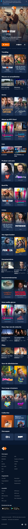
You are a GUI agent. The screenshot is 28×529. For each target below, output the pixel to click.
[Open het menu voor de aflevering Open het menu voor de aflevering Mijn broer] (12, 263)
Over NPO (4, 478)
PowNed (16, 461)
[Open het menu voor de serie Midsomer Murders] (25, 55)
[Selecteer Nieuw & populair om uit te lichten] (24, 48)
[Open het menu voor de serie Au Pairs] (25, 306)
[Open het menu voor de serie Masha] (12, 367)
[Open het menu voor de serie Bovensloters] (25, 238)
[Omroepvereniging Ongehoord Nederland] (7, 436)
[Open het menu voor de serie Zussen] (25, 98)
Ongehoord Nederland (19, 459)
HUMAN (3, 464)
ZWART (16, 469)
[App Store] (6, 508)
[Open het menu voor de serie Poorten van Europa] (12, 281)
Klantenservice (17, 483)
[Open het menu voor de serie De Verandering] (25, 164)
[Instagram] (25, 525)
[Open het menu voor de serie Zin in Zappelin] (25, 367)
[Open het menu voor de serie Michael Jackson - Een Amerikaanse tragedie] (25, 281)
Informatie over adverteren (13, 519)
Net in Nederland (17, 498)
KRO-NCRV (4, 466)
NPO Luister (4, 500)
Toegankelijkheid (5, 480)
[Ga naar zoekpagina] (22, 7)
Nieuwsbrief (16, 478)
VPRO (15, 464)
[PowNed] (20, 436)
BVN (2, 498)
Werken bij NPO (17, 480)
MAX (3, 469)
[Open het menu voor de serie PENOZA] (12, 238)
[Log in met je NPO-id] (25, 7)
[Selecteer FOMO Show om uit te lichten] (4, 48)
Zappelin (3, 490)
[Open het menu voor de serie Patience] (25, 213)
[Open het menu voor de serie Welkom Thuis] (25, 392)
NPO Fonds (16, 493)
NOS (2, 471)
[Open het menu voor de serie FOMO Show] (12, 55)
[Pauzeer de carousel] (24, 44)
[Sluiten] (26, 1)
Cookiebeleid (4, 519)
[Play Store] (15, 508)
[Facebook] (22, 525)
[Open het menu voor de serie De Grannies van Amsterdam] (12, 123)
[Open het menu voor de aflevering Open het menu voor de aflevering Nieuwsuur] (25, 80)
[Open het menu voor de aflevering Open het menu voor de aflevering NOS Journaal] (12, 80)
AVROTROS (4, 456)
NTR (15, 456)
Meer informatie (6, 3)
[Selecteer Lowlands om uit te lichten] (9, 48)
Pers (2, 483)
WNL (15, 466)
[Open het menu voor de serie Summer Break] (12, 392)
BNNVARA (4, 459)
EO (2, 461)
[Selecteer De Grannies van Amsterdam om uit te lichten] (14, 48)
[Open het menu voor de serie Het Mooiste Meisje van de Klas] (12, 164)
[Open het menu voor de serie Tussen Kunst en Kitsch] (25, 123)
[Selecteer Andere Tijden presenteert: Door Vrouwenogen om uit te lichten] (19, 48)
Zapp (3, 493)
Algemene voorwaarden (6, 517)
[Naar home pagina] (14, 7)
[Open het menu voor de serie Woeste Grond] (12, 98)
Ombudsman (17, 495)
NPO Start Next (5, 495)
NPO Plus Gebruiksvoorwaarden (19, 517)
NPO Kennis (16, 490)
